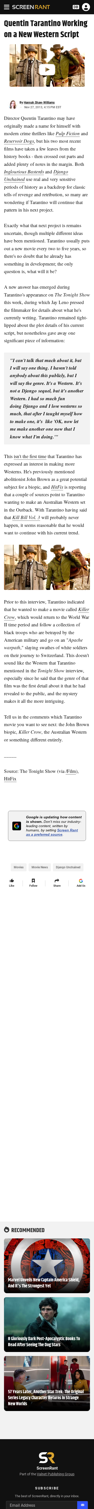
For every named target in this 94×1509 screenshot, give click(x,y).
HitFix (10, 778)
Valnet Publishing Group (55, 1474)
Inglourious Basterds (24, 171)
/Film (71, 771)
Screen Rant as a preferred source (52, 832)
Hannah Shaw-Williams (39, 102)
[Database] (76, 7)
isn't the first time (30, 456)
